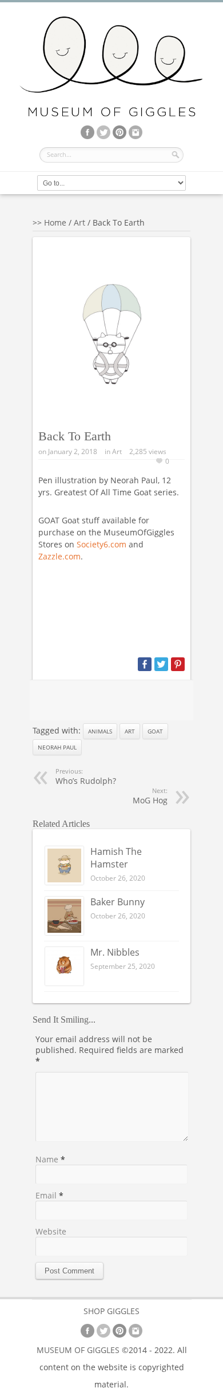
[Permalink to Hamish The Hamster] (64, 881)
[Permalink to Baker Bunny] (64, 931)
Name (46, 1159)
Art (79, 222)
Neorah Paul (57, 747)
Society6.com (101, 544)
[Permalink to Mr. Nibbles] (64, 982)
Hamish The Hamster (116, 857)
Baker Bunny (117, 902)
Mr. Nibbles (115, 952)
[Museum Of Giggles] (111, 114)
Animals (100, 731)
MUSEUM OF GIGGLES (78, 1349)
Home (55, 222)
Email (46, 1195)
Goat (155, 731)
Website (50, 1231)
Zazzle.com (59, 556)
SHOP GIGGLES (111, 1311)
